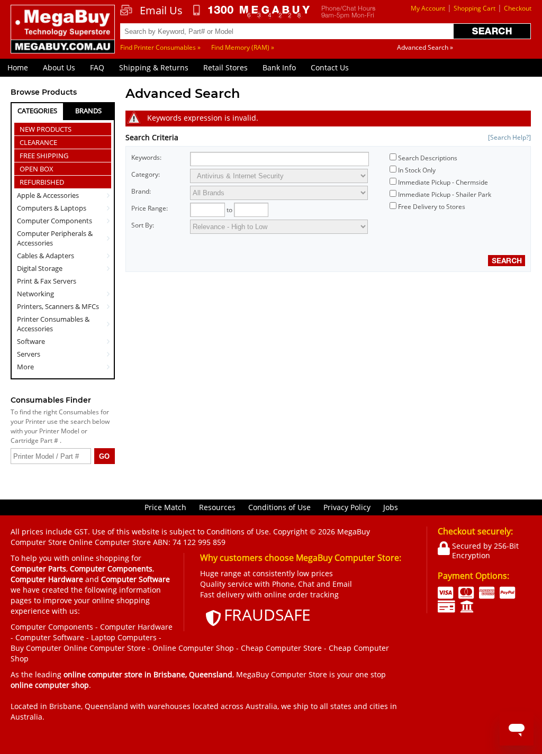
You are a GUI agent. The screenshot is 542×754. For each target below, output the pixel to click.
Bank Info (279, 67)
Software (31, 341)
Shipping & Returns (153, 67)
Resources (217, 507)
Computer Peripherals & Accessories (55, 238)
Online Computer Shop (193, 648)
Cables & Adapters (45, 255)
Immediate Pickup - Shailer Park (444, 194)
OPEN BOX (36, 169)
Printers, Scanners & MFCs (58, 306)
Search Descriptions (427, 157)
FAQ (97, 67)
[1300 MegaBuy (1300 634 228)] (251, 12)
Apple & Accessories (48, 195)
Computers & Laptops (51, 208)
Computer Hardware (136, 627)
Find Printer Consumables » (160, 47)
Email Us (161, 10)
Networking (35, 293)
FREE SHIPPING (44, 155)
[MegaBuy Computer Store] (63, 35)
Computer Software (49, 637)
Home (17, 67)
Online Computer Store (105, 648)
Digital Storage (39, 268)
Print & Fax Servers (46, 281)
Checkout (517, 8)
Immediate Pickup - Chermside (443, 182)
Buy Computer (36, 648)
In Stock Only (417, 170)
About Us (59, 67)
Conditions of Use (279, 507)
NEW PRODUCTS (45, 129)
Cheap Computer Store (281, 648)
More (25, 366)
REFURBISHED (42, 182)
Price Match (165, 507)
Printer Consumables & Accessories (53, 323)
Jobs (390, 507)
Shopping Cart (474, 8)
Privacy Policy (347, 507)
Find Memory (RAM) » (242, 47)
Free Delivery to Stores (431, 206)
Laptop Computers (124, 637)
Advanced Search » (425, 47)
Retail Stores (225, 67)
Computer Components (54, 220)
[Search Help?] (509, 137)
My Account (428, 8)
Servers (28, 354)
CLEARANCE (38, 142)
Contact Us (330, 67)
